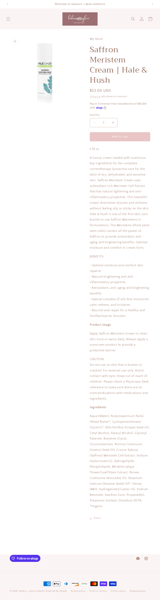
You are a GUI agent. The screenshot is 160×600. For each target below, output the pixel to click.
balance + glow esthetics (32, 591)
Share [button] (97, 518)
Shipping (95, 96)
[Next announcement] (152, 4)
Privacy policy (118, 591)
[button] (8, 19)
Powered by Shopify (56, 591)
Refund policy (78, 591)
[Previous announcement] (7, 4)
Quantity (95, 114)
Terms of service (98, 591)
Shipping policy (138, 591)
